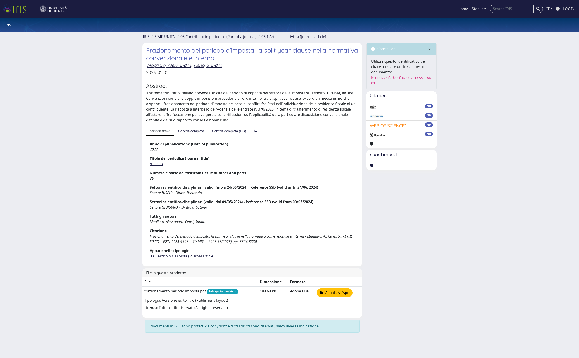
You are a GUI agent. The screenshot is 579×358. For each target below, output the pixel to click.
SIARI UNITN (165, 36)
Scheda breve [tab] (160, 130)
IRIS (146, 36)
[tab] (255, 130)
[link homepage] (16, 8)
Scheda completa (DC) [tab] (229, 130)
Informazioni (385, 49)
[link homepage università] (53, 8)
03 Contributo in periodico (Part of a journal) (218, 36)
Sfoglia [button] (478, 8)
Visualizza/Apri (336, 292)
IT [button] (548, 8)
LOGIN (568, 8)
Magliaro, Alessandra (169, 65)
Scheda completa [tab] (191, 130)
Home (463, 8)
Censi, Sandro (208, 65)
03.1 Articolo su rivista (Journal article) (293, 36)
